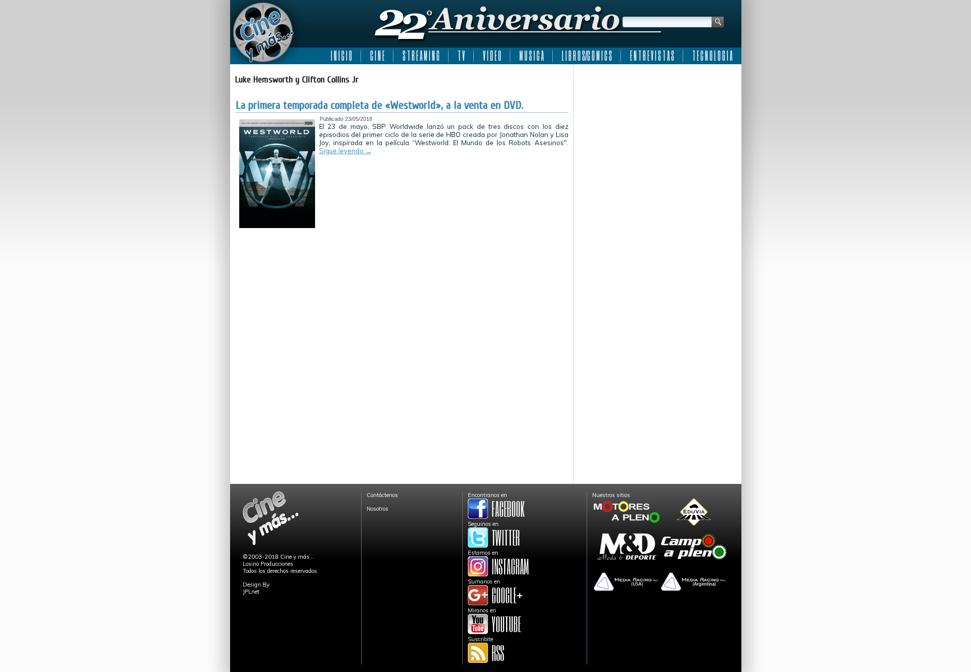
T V (461, 55)
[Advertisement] (657, 132)
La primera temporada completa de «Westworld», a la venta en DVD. (379, 105)
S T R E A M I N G (421, 55)
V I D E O (492, 55)
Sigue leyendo (345, 151)
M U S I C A (531, 55)
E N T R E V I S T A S (652, 55)
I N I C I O (341, 55)
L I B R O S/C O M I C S (587, 55)
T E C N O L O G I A (712, 55)
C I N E (377, 55)
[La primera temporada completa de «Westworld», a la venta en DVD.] (277, 226)
